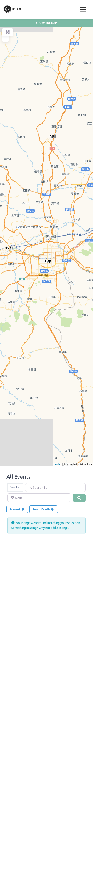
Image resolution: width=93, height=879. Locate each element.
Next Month (42, 509)
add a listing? (59, 528)
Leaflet (57, 464)
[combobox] (15, 487)
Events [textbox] (14, 487)
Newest (15, 509)
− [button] (5, 38)
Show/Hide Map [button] (46, 22)
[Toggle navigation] (83, 9)
